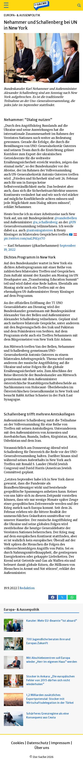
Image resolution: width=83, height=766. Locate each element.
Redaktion (27, 588)
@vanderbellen (65, 218)
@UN (72, 222)
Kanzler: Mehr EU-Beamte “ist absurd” (51, 620)
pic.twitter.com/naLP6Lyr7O (24, 238)
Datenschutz (37, 743)
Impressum (60, 743)
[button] (5, 5)
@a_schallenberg (45, 222)
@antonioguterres (39, 230)
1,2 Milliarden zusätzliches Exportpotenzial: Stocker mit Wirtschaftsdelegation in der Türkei (50, 698)
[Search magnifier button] (79, 5)
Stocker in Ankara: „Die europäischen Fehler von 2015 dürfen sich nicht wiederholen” (50, 680)
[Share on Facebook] (52, 597)
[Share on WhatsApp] (72, 597)
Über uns (42, 747)
